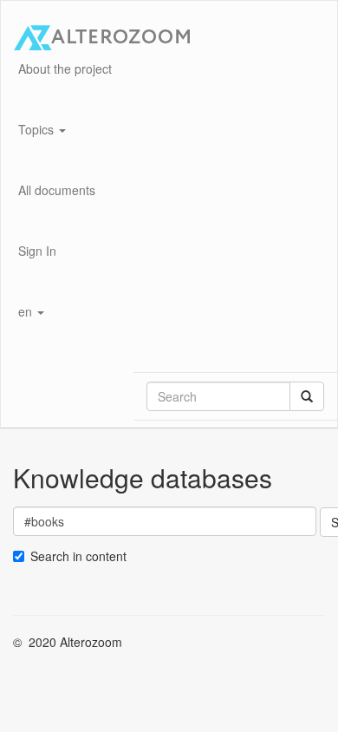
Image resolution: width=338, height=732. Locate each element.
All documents (56, 190)
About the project (65, 68)
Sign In (37, 250)
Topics (37, 129)
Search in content (78, 556)
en (27, 311)
